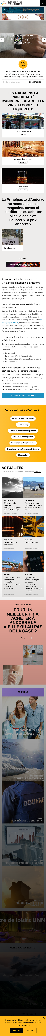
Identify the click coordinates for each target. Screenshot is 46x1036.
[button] (44, 1018)
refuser (30, 1030)
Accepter (16, 1030)
